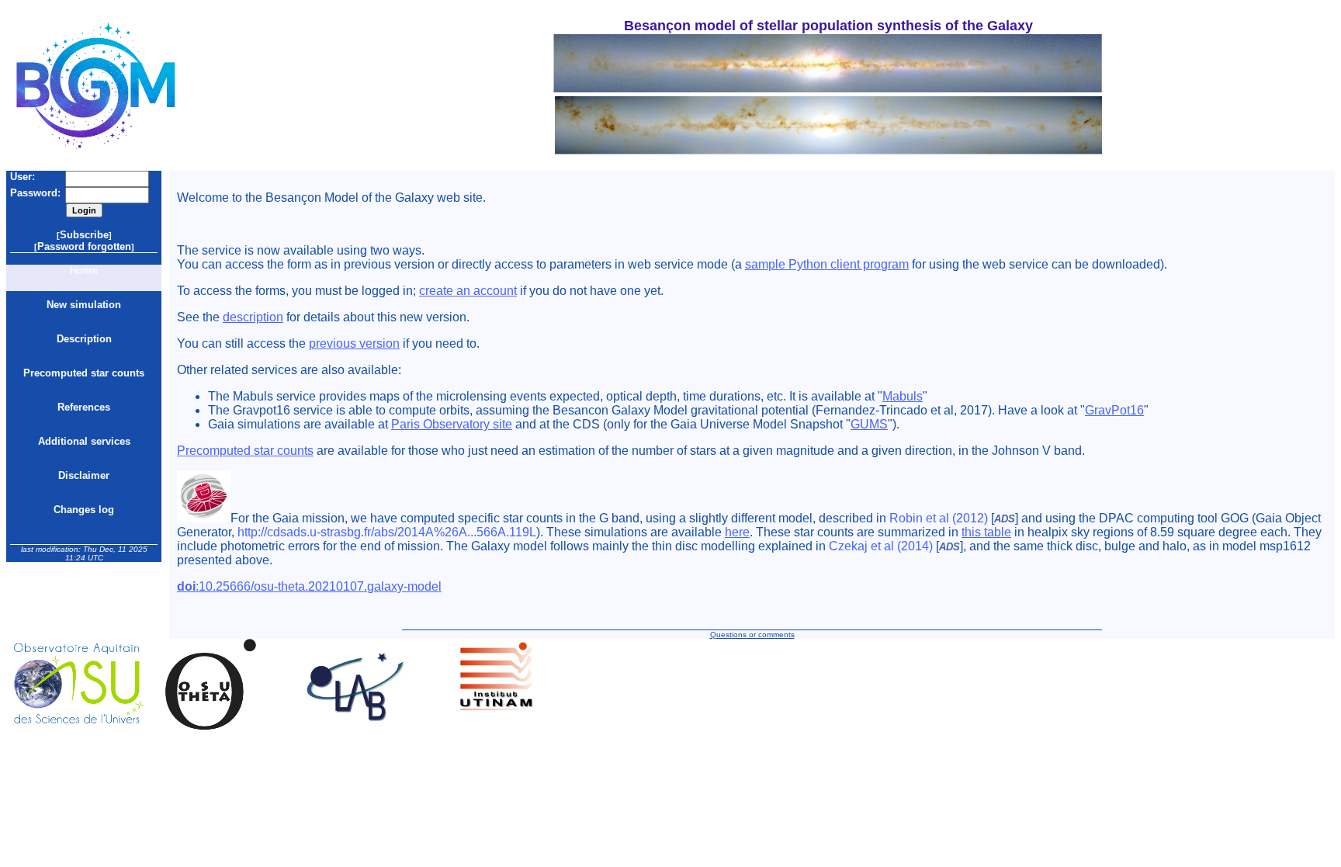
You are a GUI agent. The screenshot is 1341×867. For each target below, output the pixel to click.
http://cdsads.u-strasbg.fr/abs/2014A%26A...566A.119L (386, 532)
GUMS (869, 424)
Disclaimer (83, 475)
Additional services (84, 441)
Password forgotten (84, 246)
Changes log (84, 509)
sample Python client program (827, 264)
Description (84, 339)
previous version (354, 343)
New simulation (84, 304)
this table (986, 532)
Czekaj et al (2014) (881, 546)
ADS (1004, 519)
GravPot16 (1114, 410)
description (253, 317)
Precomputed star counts (83, 373)
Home (84, 270)
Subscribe (84, 235)
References (83, 407)
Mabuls (902, 396)
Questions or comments (752, 634)
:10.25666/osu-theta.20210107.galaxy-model (309, 586)
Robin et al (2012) (938, 518)
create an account (468, 290)
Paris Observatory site (451, 424)
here (737, 532)
